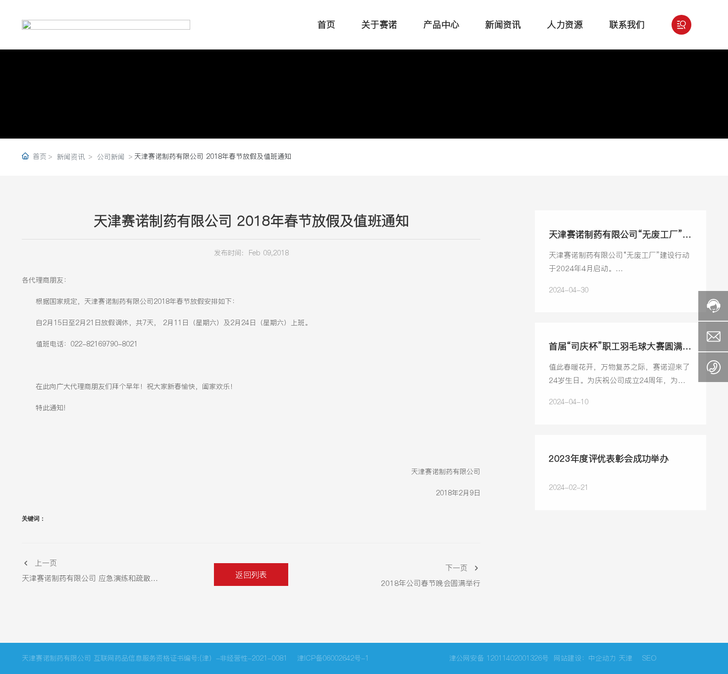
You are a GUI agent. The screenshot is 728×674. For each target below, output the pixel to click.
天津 (625, 658)
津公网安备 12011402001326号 (499, 658)
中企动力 (602, 658)
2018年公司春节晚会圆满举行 (430, 583)
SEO (649, 658)
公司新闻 (111, 157)
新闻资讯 (71, 157)
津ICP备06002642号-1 (333, 658)
